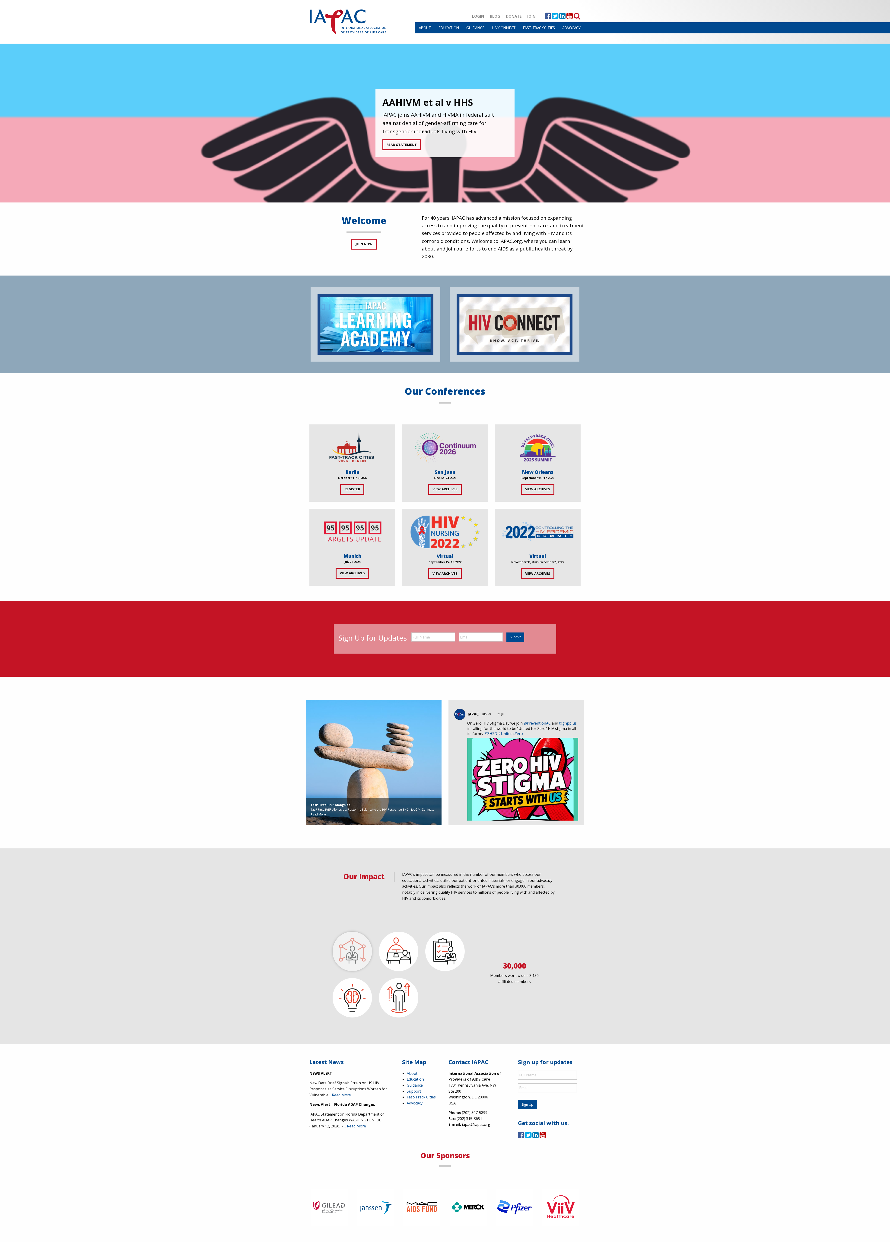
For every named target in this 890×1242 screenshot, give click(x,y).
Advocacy (571, 27)
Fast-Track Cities (539, 27)
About (425, 27)
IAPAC (473, 714)
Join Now (364, 244)
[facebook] (548, 17)
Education (449, 27)
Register (352, 489)
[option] (445, 123)
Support (414, 1091)
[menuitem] (425, 27)
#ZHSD (490, 733)
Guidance (475, 27)
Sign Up (527, 1104)
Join (531, 16)
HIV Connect (503, 27)
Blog (495, 16)
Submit (515, 637)
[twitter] (555, 17)
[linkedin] (562, 17)
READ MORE (396, 140)
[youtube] (569, 17)
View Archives (445, 489)
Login (478, 16)
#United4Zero (510, 733)
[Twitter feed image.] (522, 812)
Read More (318, 814)
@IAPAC (487, 714)
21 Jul (501, 714)
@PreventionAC (537, 723)
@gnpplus (568, 723)
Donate (513, 16)
